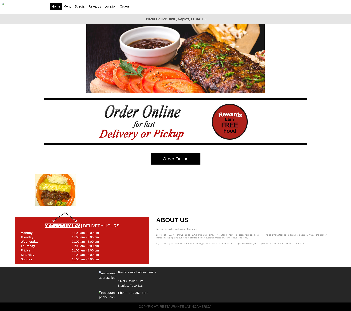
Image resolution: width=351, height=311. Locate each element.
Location (110, 6)
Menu (67, 6)
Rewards (94, 6)
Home (56, 6)
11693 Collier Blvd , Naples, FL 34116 (175, 19)
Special (80, 6)
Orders (125, 6)
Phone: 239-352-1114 (133, 293)
